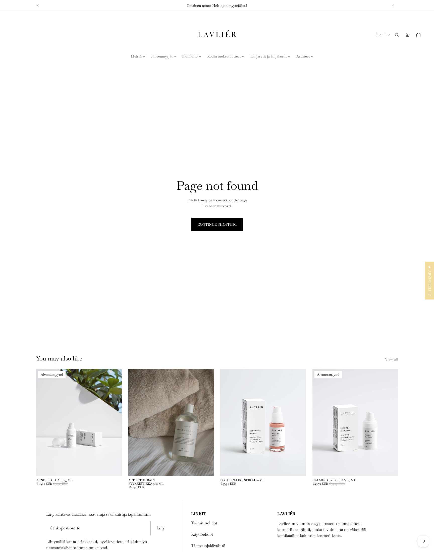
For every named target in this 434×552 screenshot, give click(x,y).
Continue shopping (217, 224)
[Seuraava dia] (392, 5)
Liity (160, 528)
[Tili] (407, 34)
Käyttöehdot (202, 534)
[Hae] (396, 34)
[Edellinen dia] (37, 5)
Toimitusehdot (204, 523)
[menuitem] (138, 56)
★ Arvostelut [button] (429, 280)
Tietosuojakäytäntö (208, 545)
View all (391, 359)
